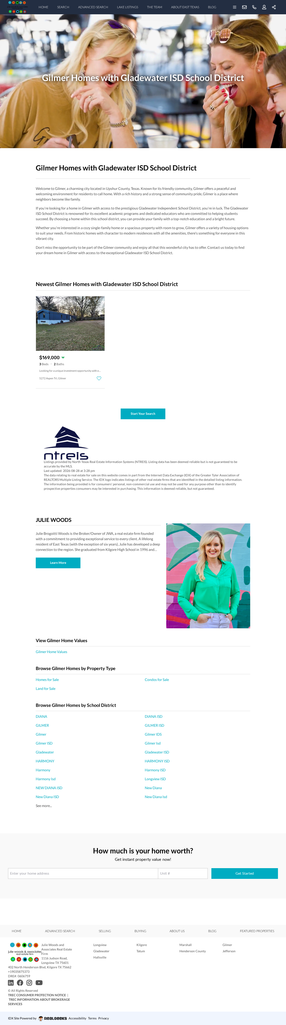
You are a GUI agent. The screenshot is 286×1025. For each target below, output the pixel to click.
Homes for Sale (47, 679)
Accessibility (77, 1018)
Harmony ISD (155, 770)
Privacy (103, 1018)
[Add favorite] (99, 378)
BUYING (140, 931)
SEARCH (63, 7)
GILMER (42, 725)
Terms (92, 1018)
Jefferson (229, 951)
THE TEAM (154, 7)
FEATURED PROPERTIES (257, 931)
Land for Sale (45, 688)
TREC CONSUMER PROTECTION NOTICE (37, 995)
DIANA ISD (153, 716)
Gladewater (45, 752)
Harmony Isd (46, 779)
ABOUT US (177, 931)
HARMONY (45, 761)
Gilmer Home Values (51, 651)
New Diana (153, 788)
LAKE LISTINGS (127, 7)
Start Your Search (143, 413)
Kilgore (142, 945)
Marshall (185, 945)
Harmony (43, 770)
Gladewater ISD (157, 752)
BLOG (212, 7)
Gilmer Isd (153, 743)
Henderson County (192, 951)
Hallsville (99, 957)
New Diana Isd (156, 797)
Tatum (141, 951)
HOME (43, 7)
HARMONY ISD (157, 761)
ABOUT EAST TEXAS (185, 7)
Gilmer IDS (153, 734)
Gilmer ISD (44, 743)
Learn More (58, 562)
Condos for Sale (157, 679)
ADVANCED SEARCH (93, 7)
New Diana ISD (47, 797)
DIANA (41, 716)
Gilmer (41, 734)
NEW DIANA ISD (49, 788)
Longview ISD (155, 779)
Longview (100, 945)
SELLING (105, 931)
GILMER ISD (154, 725)
